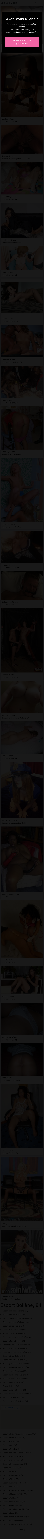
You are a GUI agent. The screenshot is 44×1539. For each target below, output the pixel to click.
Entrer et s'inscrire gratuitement (22, 42)
